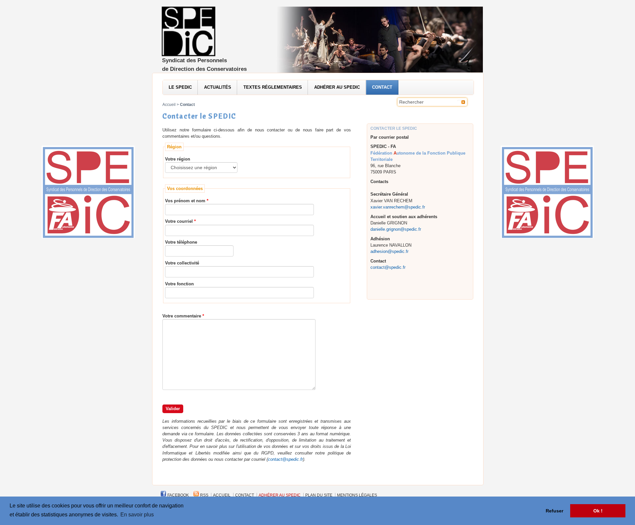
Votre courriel (179, 221)
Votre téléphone (181, 242)
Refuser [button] (554, 510)
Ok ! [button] (598, 510)
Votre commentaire (181, 315)
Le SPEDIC (180, 87)
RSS (203, 495)
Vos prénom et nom (185, 200)
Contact (382, 87)
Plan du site (318, 495)
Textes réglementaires (272, 87)
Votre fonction (179, 283)
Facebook (177, 495)
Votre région (177, 159)
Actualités (217, 87)
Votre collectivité (182, 263)
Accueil (169, 104)
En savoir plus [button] (137, 514)
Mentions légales (357, 495)
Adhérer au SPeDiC (337, 87)
